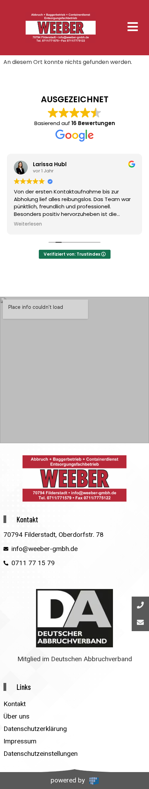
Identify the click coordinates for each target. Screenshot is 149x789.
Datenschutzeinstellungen (40, 754)
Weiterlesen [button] (28, 224)
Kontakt (14, 704)
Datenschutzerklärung (35, 729)
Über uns (16, 716)
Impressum (19, 741)
